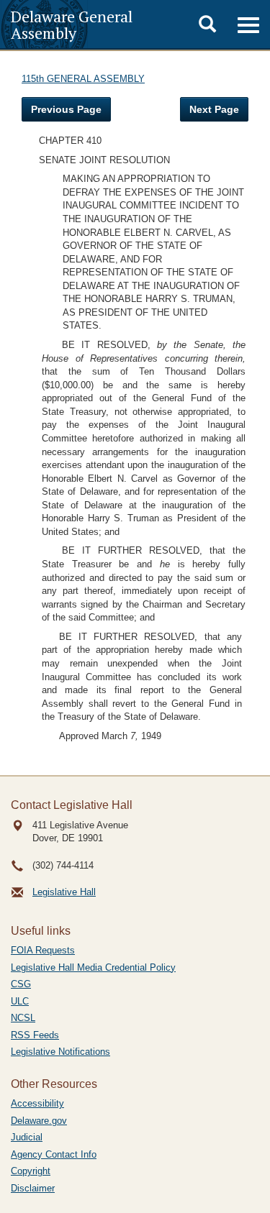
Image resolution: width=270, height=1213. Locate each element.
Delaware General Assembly (71, 24)
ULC (20, 1001)
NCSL (23, 1017)
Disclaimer (33, 1188)
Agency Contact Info (53, 1154)
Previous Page (66, 109)
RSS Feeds (35, 1035)
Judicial (26, 1137)
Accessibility (37, 1103)
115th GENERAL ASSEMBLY (83, 78)
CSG (21, 984)
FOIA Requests (43, 950)
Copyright (30, 1171)
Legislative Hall (64, 892)
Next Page (214, 109)
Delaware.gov (39, 1120)
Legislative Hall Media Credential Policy (93, 967)
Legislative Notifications (60, 1051)
